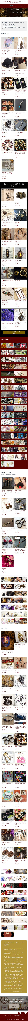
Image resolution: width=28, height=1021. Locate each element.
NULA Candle (20, 446)
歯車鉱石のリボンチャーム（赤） (7, 550)
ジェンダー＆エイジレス (20, 930)
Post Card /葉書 (7, 589)
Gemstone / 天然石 (7, 874)
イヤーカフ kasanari (19, 132)
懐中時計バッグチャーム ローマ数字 (20, 323)
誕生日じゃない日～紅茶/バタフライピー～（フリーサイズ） (20, 823)
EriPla (20, 363)
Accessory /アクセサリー (7, 582)
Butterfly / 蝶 (7, 881)
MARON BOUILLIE (20, 460)
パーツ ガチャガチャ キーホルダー (20, 803)
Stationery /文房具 (20, 582)
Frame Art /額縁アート (7, 617)
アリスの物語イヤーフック (20, 51)
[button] (3, 5)
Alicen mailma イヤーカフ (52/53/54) (7, 112)
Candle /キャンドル (7, 624)
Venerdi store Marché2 (13, 27)
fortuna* (7, 363)
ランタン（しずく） (19, 260)
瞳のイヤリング (18, 842)
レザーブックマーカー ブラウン (7, 261)
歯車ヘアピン (5, 860)
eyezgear (20, 432)
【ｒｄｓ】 (20, 390)
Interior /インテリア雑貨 (20, 603)
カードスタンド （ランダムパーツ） (7, 281)
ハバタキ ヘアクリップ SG (7, 153)
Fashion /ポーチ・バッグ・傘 (7, 603)
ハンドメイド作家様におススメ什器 (20, 923)
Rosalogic (7, 390)
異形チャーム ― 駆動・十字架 (7, 530)
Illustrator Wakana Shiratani (7, 460)
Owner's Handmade (20, 453)
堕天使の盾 (4, 132)
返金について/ (3, 1015)
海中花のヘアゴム (6, 50)
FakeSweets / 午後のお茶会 (20, 896)
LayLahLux (20, 418)
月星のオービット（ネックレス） (7, 688)
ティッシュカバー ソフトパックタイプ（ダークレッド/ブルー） (20, 727)
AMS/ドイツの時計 (7, 467)
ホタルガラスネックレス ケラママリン (20, 112)
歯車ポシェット (18, 490)
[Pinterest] (27, 1013)
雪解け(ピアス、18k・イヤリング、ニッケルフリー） (7, 174)
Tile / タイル (20, 903)
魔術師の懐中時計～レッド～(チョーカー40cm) (20, 550)
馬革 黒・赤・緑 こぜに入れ (20, 861)
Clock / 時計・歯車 (7, 888)
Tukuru (7, 446)
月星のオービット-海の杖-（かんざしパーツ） (20, 153)
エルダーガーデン (7, 432)
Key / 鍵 (20, 874)
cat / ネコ (20, 881)
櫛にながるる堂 (20, 425)
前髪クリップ (18, 241)
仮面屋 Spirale (7, 404)
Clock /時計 (20, 617)
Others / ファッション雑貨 (7, 596)
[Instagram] (22, 1013)
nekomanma (20, 397)
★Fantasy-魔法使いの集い (20, 909)
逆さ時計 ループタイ (7, 241)
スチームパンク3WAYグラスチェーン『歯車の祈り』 (7, 323)
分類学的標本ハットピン (7, 222)
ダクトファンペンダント (20, 644)
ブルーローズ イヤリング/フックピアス (7, 822)
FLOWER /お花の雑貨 (7, 610)
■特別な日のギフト (7, 938)
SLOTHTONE (20, 411)
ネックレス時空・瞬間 (20, 510)
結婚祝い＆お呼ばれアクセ (20, 916)
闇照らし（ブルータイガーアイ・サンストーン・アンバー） (20, 302)
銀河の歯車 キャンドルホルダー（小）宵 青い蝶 (7, 651)
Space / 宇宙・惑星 (7, 903)
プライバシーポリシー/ (9, 1015)
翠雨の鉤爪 (4, 300)
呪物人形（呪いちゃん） (7, 90)
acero (20, 349)
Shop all (14, 1006)
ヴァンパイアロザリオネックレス (7, 784)
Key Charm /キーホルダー (20, 589)
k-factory (7, 397)
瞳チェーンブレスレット (20, 707)
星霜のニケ (17, 222)
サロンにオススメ (7, 923)
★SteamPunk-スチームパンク (7, 916)
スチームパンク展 (10, 24)
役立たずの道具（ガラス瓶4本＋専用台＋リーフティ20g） (7, 491)
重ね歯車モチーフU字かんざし (7, 569)
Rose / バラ (20, 888)
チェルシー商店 (20, 439)
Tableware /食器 (20, 610)
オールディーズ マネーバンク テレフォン (7, 708)
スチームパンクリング (20, 530)
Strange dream (7, 418)
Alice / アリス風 (7, 896)
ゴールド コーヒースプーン (7, 765)
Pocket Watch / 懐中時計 (20, 596)
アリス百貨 (7, 439)
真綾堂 (7, 349)
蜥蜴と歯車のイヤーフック (7, 202)
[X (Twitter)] (24, 1013)
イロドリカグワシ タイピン (20, 784)
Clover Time (20, 356)
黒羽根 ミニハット (6, 70)
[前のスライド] (10, 19)
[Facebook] (19, 1013)
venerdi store (12, 1019)
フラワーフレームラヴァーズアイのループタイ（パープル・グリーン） (20, 92)
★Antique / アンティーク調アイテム (7, 909)
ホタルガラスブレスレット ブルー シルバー (7, 727)
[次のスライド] (17, 19)
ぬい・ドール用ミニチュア (7, 930)
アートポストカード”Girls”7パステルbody (20, 765)
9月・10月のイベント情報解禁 (9, 25)
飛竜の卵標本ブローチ (7, 670)
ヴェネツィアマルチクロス (7, 803)
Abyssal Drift (18, 202)
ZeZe (7, 425)
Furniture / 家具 (20, 624)
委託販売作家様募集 (17, 1015)
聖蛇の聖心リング (6, 842)
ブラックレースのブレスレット (20, 71)
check (22, 12)
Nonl (20, 404)
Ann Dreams (7, 356)
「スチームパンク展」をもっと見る (14, 332)
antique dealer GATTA (7, 411)
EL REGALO (7, 453)
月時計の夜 (17, 280)
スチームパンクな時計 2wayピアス (7, 511)
